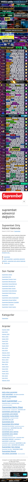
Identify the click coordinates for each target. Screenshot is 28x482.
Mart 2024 (5, 364)
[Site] (14, 51)
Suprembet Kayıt (6, 428)
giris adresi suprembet (19, 394)
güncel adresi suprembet (6, 398)
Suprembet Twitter (6, 444)
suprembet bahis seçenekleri (7, 405)
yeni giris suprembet (21, 453)
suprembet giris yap (7, 419)
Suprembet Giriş (6, 277)
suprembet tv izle (20, 443)
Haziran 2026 (5, 329)
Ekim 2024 (5, 348)
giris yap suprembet (9, 396)
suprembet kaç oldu (16, 428)
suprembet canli (21, 409)
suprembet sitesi (20, 437)
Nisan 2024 (5, 362)
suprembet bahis (15, 403)
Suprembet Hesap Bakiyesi (9, 284)
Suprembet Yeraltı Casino (9, 307)
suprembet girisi (6, 417)
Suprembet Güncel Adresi (8, 426)
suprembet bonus (14, 409)
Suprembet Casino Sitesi (10, 416)
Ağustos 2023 (6, 380)
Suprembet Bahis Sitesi (12, 407)
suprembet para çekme (10, 434)
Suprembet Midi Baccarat (9, 281)
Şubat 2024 (5, 366)
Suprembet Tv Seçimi (8, 304)
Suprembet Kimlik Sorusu (9, 293)
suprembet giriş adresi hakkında (16, 261)
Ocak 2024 (5, 369)
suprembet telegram (8, 439)
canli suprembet (8, 259)
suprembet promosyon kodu (8, 437)
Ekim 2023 (5, 376)
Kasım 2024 (5, 346)
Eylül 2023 (5, 378)
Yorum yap (7, 263)
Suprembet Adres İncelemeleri (10, 297)
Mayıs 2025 (5, 336)
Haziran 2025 (5, 334)
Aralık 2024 (5, 343)
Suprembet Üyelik (18, 449)
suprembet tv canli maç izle (8, 443)
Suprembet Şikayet (9, 451)
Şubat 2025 (5, 339)
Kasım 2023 (5, 373)
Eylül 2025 (5, 332)
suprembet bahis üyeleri (6, 409)
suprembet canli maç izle (11, 411)
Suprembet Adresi (7, 274)
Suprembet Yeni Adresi (11, 447)
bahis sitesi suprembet (9, 392)
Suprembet (7, 257)
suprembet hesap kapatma (19, 426)
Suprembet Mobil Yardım (9, 288)
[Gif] (14, 82)
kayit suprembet (9, 401)
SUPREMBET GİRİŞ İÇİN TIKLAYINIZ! (14, 30)
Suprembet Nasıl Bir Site (7, 429)
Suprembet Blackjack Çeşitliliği (10, 302)
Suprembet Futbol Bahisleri (9, 291)
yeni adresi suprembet (9, 453)
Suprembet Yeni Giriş (7, 449)
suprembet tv (17, 439)
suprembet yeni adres (17, 444)
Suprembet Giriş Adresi (10, 424)
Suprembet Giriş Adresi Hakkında (11, 227)
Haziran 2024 (5, 357)
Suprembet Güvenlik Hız (8, 286)
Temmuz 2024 (6, 355)
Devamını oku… (6, 252)
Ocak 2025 (5, 341)
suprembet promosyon (7, 435)
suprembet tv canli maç (8, 441)
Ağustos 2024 (6, 353)
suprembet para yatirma (10, 431)
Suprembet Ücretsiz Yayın (9, 279)
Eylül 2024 (5, 350)
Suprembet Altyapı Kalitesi (9, 300)
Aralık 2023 (5, 371)
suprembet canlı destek (10, 414)
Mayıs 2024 (5, 359)
